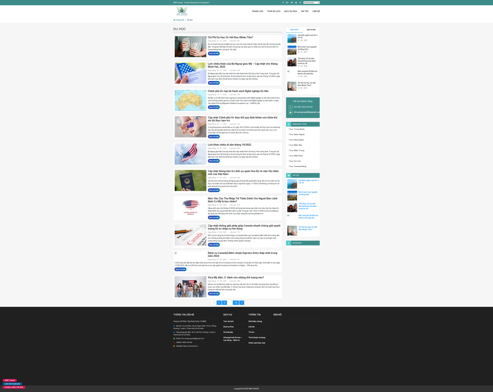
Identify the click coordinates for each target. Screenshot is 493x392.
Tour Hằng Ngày (296, 140)
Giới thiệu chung (255, 321)
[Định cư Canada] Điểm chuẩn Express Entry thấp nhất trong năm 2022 (242, 254)
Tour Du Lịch (273, 11)
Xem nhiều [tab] (311, 30)
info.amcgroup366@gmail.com (307, 112)
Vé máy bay (228, 332)
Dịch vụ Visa (290, 11)
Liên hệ (316, 11)
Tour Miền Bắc (295, 145)
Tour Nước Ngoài (297, 134)
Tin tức (305, 11)
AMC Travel (10, 380)
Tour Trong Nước (297, 129)
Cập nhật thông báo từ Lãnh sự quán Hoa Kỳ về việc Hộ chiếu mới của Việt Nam (243, 173)
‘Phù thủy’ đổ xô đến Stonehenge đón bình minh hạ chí (307, 60)
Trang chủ (257, 11)
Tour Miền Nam (296, 156)
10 (236, 303)
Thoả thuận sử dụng (256, 337)
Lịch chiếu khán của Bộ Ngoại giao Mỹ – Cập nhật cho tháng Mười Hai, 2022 (243, 65)
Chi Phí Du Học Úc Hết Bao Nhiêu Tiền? (230, 37)
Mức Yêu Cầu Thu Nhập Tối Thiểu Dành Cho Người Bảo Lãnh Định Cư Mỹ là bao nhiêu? (242, 200)
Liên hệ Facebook (12, 384)
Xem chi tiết (214, 53)
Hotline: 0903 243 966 (14, 387)
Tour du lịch (228, 321)
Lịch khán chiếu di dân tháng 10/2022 (229, 144)
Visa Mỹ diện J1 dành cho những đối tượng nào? (236, 277)
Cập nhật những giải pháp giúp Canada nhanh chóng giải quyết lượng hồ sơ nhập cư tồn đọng (244, 227)
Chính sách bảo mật (256, 343)
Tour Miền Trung (296, 150)
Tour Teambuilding (297, 166)
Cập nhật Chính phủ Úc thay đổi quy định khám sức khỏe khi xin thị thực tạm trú (242, 119)
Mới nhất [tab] (294, 30)
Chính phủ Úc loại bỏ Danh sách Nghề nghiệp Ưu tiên (238, 91)
